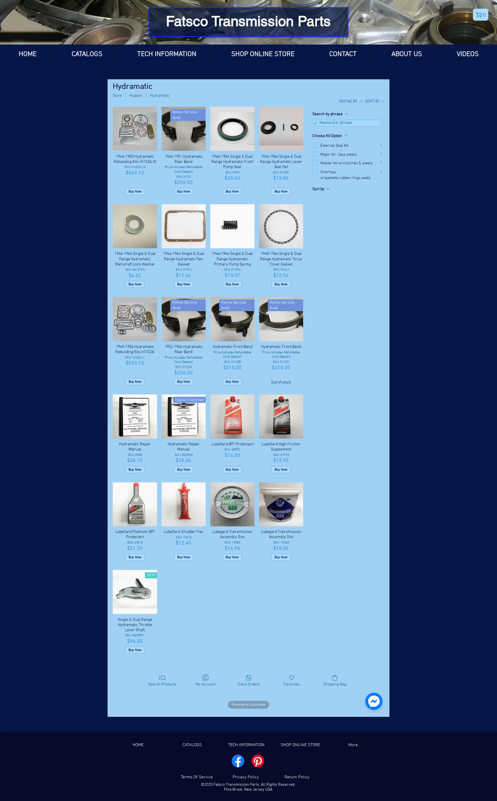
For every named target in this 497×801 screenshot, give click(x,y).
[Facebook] (238, 760)
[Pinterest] (257, 760)
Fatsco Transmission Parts (248, 21)
